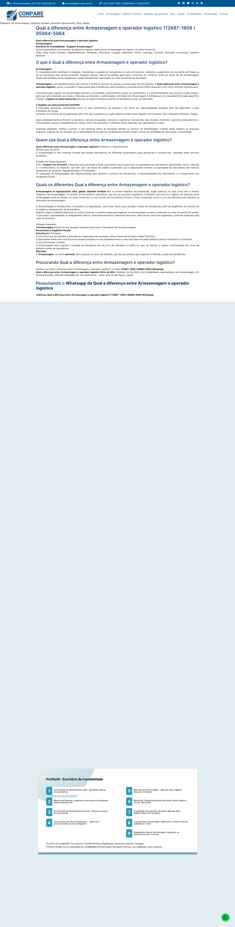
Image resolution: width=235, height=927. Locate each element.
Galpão (181, 14)
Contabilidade (194, 14)
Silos (172, 14)
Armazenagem (113, 14)
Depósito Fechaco (132, 14)
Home (101, 14)
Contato (223, 14)
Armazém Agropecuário (156, 14)
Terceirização (210, 14)
